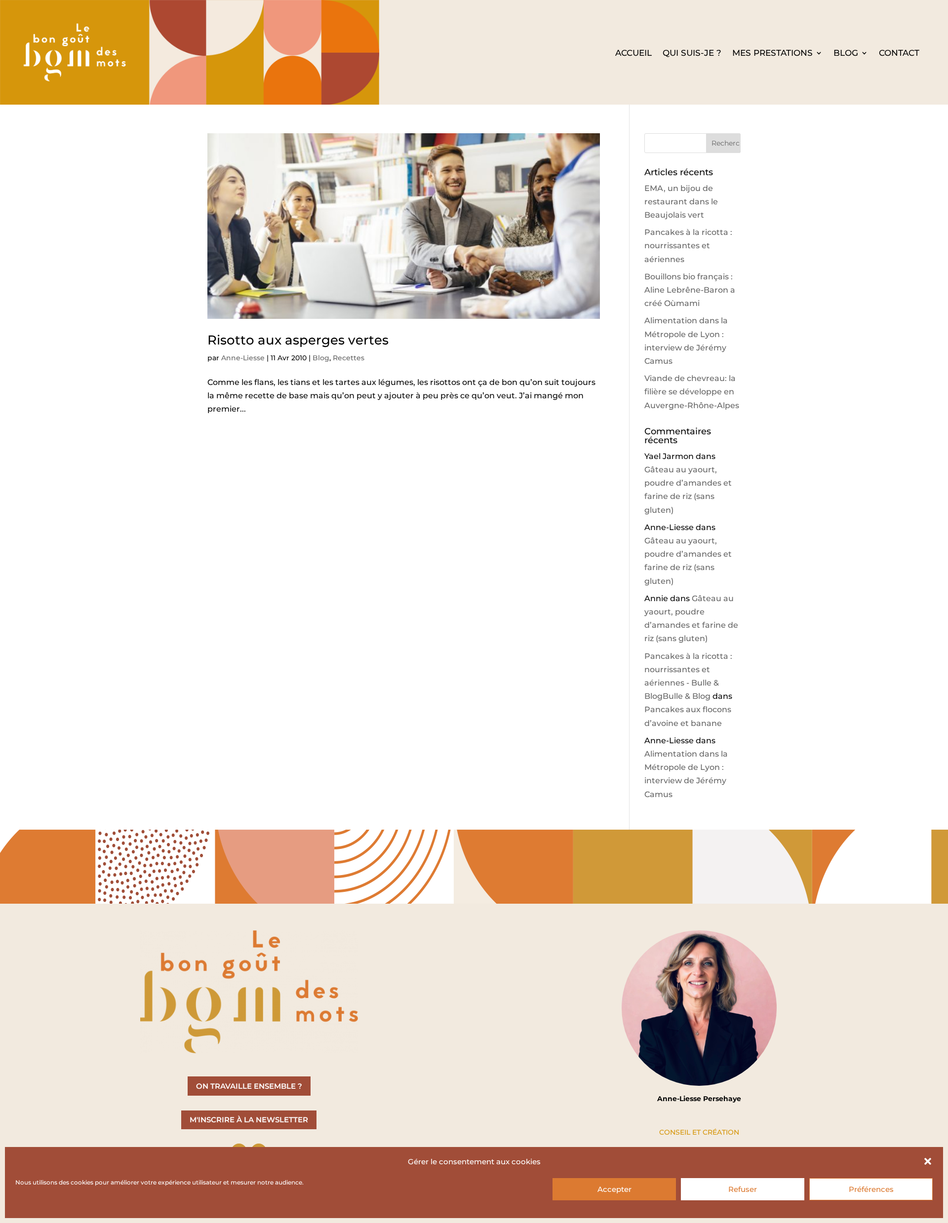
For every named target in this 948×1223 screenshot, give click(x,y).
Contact (899, 53)
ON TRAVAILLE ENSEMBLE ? (249, 1086)
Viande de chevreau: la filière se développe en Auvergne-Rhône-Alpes (691, 392)
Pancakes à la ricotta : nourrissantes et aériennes (688, 246)
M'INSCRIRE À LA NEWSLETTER (249, 1119)
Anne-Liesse (243, 357)
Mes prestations (772, 53)
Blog (845, 53)
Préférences (871, 1189)
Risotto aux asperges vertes (298, 340)
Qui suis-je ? (692, 53)
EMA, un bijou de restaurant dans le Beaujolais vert (681, 202)
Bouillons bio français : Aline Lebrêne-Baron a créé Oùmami (689, 290)
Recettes (348, 357)
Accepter (614, 1189)
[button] (928, 1161)
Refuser (742, 1189)
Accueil (633, 53)
